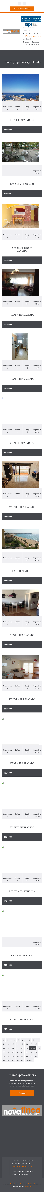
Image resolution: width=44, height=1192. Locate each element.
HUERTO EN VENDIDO (22, 827)
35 (4, 1056)
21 (13, 1048)
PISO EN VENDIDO (22, 571)
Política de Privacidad (19, 1184)
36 (8, 1056)
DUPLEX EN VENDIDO (22, 120)
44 (8, 1060)
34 (36, 1052)
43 (4, 1060)
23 (22, 1048)
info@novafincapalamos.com (32, 36)
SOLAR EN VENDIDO (22, 955)
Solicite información (22, 9)
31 (22, 1052)
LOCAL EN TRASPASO (22, 184)
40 (27, 1056)
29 (13, 1052)
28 (8, 1052)
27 (4, 1052)
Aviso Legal (7, 1184)
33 (31, 1052)
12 (8, 1044)
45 (13, 1060)
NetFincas (28, 1186)
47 (22, 1060)
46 (17, 1060)
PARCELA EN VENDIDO (22, 891)
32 (27, 1052)
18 (36, 1044)
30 (17, 1052)
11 (4, 1044)
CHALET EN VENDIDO (22, 443)
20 (8, 1048)
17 (31, 1044)
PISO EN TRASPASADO (22, 314)
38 (17, 1056)
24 (27, 1048)
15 (22, 1044)
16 (27, 1044)
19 (4, 1048)
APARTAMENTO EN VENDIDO (22, 249)
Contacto (22, 1093)
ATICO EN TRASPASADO (22, 507)
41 (31, 1056)
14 (17, 1044)
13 (13, 1044)
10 (37, 1040)
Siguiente (29, 1060)
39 (22, 1056)
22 (17, 1048)
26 (39, 1048)
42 (36, 1056)
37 (13, 1056)
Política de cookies (34, 1184)
